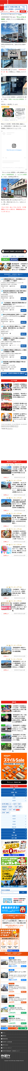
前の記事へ (6, 256)
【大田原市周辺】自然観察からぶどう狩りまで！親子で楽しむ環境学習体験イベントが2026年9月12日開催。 (19, 747)
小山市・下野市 (13, 809)
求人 (18, 11)
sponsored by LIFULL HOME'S (14, 954)
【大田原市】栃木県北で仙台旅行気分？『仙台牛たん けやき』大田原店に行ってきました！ (20, 112)
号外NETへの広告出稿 (7, 1041)
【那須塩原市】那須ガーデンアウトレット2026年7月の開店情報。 (19, 649)
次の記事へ (22, 256)
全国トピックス (4, 11)
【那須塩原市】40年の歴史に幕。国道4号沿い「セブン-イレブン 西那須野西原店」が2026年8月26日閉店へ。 (19, 519)
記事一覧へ (14, 256)
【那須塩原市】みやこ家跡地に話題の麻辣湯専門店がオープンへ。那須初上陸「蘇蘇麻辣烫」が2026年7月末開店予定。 (19, 503)
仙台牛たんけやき (5, 426)
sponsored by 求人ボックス (14, 275)
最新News (12, 11)
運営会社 (4, 1035)
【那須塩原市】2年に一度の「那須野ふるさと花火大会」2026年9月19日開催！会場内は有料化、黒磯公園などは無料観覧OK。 (19, 718)
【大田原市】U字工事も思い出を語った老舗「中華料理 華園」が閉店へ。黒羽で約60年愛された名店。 (19, 470)
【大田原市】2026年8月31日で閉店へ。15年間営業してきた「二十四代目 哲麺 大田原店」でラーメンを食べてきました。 (19, 535)
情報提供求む (5, 1038)
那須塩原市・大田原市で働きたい (13, 274)
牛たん (16, 426)
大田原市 (12, 426)
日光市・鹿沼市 (18, 806)
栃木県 (20, 14)
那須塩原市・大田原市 (7, 806)
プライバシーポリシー (7, 1047)
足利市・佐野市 (5, 812)
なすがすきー (10, 428)
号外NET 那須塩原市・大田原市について (11, 1050)
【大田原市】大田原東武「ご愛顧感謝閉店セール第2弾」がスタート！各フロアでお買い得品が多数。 (19, 607)
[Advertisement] (14, 446)
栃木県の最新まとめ (6, 804)
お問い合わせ (5, 1044)
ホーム (3, 1032)
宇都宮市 (4, 809)
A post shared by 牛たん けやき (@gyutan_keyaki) (14, 167)
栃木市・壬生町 (17, 804)
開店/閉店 (23, 11)
